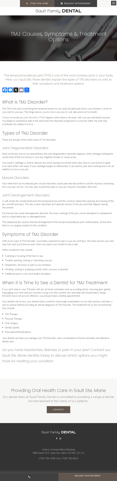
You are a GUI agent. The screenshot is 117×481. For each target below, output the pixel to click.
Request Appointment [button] (77, 3)
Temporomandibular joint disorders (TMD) (23, 117)
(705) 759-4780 (47, 458)
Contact (58, 409)
